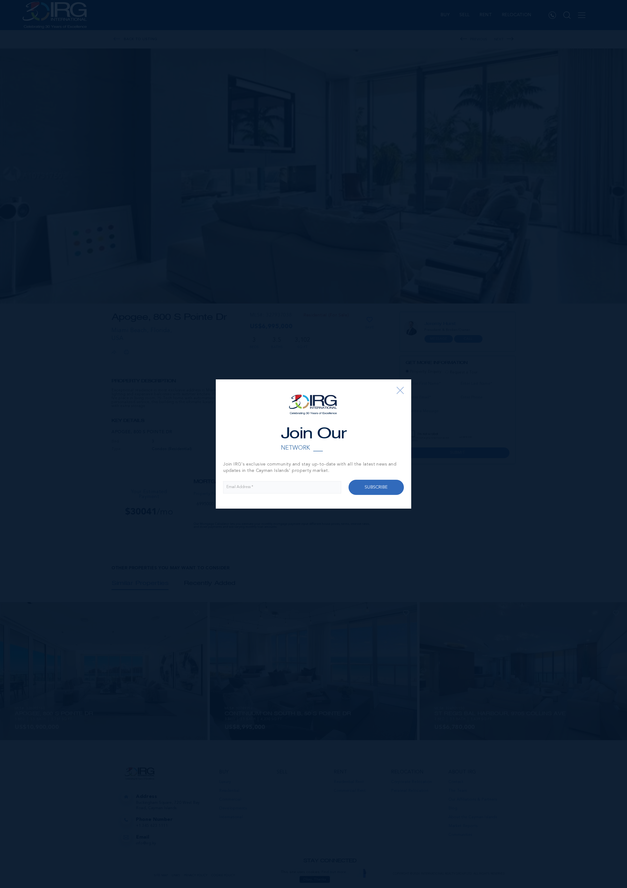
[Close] (400, 390)
